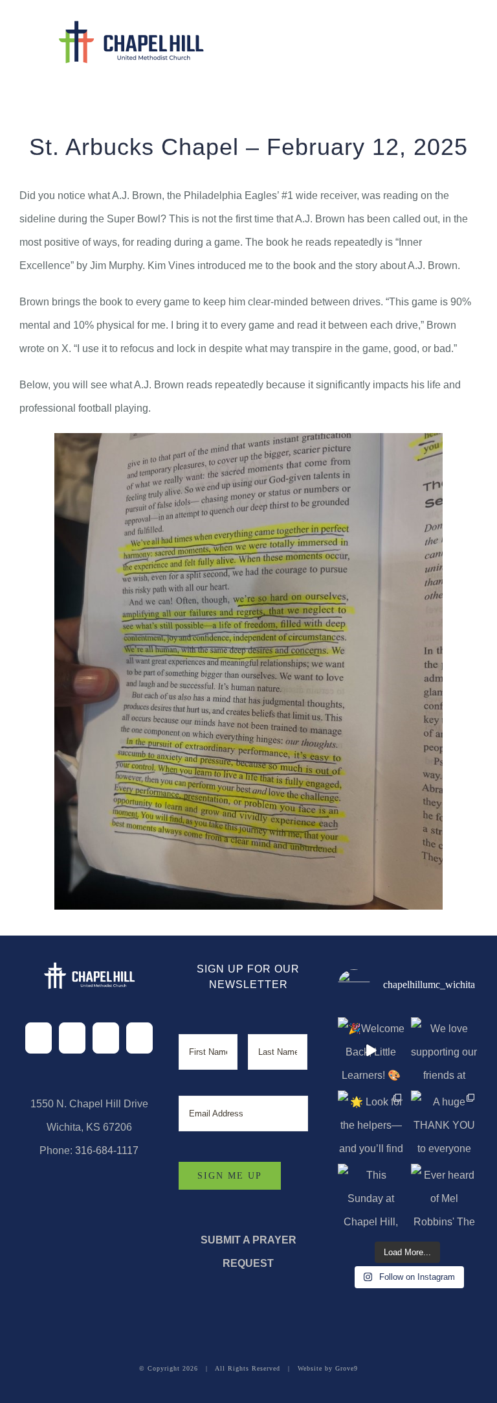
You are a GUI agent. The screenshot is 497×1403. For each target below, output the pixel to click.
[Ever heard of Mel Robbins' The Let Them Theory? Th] (444, 1197)
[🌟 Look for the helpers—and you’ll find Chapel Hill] (371, 1124)
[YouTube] (139, 1038)
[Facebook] (38, 1038)
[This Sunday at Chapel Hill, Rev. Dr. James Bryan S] (371, 1197)
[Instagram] (106, 1038)
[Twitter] (72, 1038)
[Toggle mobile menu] (468, 35)
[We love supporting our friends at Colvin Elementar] (444, 1050)
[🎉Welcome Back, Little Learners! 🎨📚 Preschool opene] (371, 1050)
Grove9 (346, 1368)
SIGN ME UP (229, 1176)
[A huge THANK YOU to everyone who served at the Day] (444, 1124)
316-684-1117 (106, 1150)
